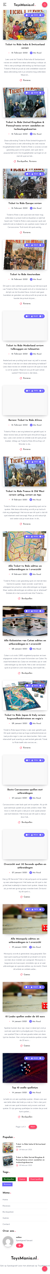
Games (27, 897)
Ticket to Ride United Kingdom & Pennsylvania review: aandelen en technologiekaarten (25, 125)
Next (33, 1127)
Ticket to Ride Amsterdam (25, 274)
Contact (6, 1224)
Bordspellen (22, 161)
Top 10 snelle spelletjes (25, 1088)
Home (5, 1199)
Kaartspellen (36, 1179)
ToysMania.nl (24, 5)
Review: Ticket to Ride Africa (25, 420)
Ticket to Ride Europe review (25, 203)
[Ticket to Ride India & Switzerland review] (8, 1147)
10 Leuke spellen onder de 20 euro (25, 1017)
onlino (19, 1237)
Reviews (27, 80)
